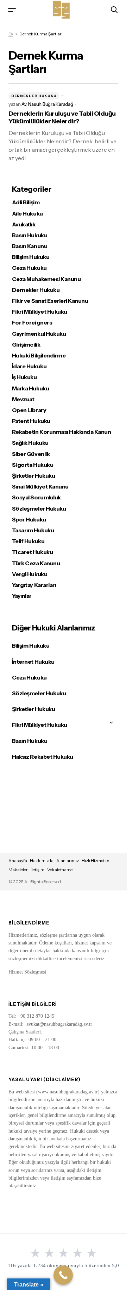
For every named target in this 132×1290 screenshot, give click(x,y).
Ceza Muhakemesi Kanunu (46, 279)
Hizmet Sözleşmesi (27, 972)
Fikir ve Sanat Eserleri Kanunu (50, 301)
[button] (12, 9)
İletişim (37, 869)
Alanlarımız (67, 860)
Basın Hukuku (29, 235)
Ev (10, 33)
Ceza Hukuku (29, 268)
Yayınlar (22, 596)
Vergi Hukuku (29, 574)
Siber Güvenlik (31, 454)
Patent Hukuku (31, 421)
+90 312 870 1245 (36, 1016)
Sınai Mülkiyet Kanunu (40, 486)
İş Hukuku (24, 377)
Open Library (29, 410)
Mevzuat (23, 399)
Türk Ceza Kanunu (36, 563)
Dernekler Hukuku (34, 96)
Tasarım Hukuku (33, 530)
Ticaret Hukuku (32, 552)
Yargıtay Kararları (34, 585)
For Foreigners (32, 322)
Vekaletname (60, 869)
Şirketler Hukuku (33, 475)
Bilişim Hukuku (30, 257)
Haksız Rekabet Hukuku (42, 756)
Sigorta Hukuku (32, 465)
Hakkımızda (42, 860)
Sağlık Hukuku (30, 442)
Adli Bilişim (25, 202)
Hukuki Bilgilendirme (38, 355)
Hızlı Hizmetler (95, 860)
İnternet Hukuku (33, 661)
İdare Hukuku (29, 366)
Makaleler (18, 869)
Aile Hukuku (27, 213)
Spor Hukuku (29, 519)
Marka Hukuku (30, 388)
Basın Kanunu (29, 246)
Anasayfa (17, 860)
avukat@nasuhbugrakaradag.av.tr (59, 1024)
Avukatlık (24, 224)
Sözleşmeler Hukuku (39, 508)
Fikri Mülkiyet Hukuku (39, 311)
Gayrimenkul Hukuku (39, 333)
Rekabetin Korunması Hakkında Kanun (61, 432)
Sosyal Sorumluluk (36, 497)
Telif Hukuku (28, 541)
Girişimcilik (26, 344)
